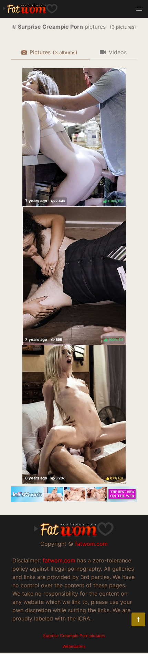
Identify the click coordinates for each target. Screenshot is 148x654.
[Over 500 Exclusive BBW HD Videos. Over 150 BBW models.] (74, 499)
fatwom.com (91, 543)
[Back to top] (138, 619)
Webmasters (74, 646)
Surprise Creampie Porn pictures (74, 635)
